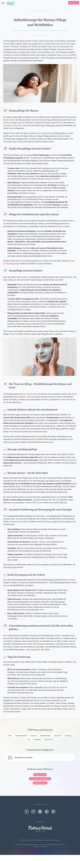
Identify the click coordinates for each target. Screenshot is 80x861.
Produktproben (40, 783)
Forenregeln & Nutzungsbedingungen (27, 844)
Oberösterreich (45, 736)
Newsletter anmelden (23, 757)
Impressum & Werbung (40, 846)
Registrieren (73, 3)
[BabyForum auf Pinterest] (33, 812)
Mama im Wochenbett (29, 394)
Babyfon (33, 439)
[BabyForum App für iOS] (47, 812)
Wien (10, 736)
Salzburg (68, 736)
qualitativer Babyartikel (12, 125)
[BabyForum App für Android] (53, 812)
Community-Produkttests (40, 779)
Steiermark (58, 736)
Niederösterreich (21, 736)
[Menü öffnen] (3, 3)
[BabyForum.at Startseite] (10, 3)
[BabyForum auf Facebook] (27, 812)
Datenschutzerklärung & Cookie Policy (53, 844)
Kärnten (33, 736)
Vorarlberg (37, 739)
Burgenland (49, 739)
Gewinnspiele (40, 775)
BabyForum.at (35, 11)
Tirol (28, 739)
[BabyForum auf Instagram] (40, 812)
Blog (42, 11)
